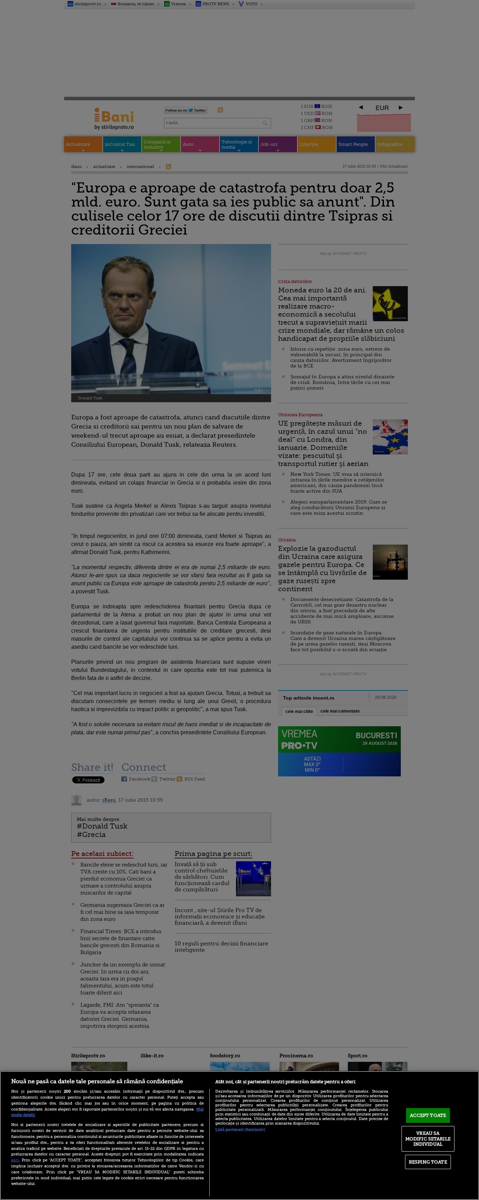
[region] (239, 1135)
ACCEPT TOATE (428, 1115)
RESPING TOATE (428, 1162)
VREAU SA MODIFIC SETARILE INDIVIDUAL (428, 1139)
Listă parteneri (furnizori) (240, 1129)
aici (15, 1160)
